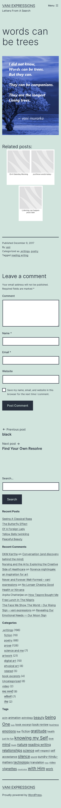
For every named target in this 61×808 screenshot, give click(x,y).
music (13, 745)
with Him (36, 768)
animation (14, 717)
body (13, 725)
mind (6, 744)
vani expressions (18, 6)
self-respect (42, 750)
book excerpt (23, 724)
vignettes (9, 769)
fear (19, 731)
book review (40, 724)
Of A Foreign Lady (13, 529)
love (51, 738)
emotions (9, 731)
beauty (39, 717)
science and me (14, 650)
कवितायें (8, 696)
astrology (27, 717)
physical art (11, 665)
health (51, 731)
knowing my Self (31, 738)
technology (21, 762)
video (5, 686)
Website (7, 371)
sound (34, 757)
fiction (8, 635)
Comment (8, 295)
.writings (25, 251)
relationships (12, 750)
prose (7, 645)
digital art (10, 660)
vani (8, 247)
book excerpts (11, 676)
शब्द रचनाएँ (7, 691)
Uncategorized (11, 681)
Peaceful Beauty (12, 539)
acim (5, 717)
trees (47, 763)
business (54, 724)
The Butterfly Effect (14, 523)
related (8, 671)
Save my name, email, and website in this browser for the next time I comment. (30, 392)
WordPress (35, 795)
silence (24, 756)
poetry (34, 251)
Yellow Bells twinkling (15, 534)
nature (22, 744)
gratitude (39, 731)
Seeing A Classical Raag (17, 518)
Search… (7, 478)
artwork (7, 655)
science (28, 750)
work (49, 769)
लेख (6, 701)
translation (37, 762)
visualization (22, 769)
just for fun (8, 738)
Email (6, 352)
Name (7, 333)
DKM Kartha (10, 554)
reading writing (19, 255)
